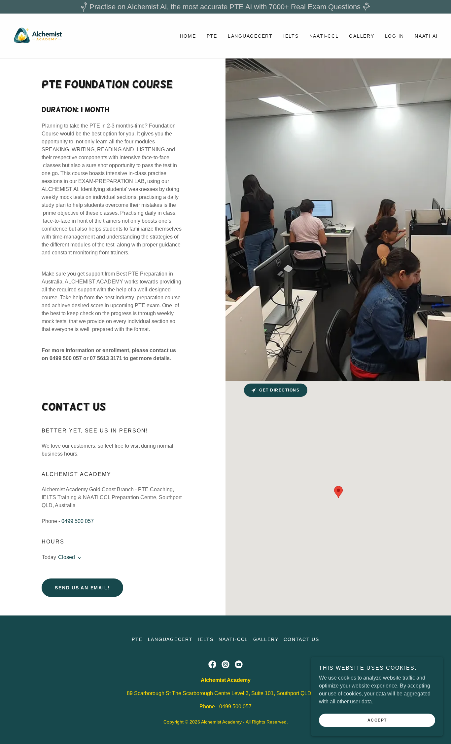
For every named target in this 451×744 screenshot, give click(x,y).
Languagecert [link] (250, 36)
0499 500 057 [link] (77, 521)
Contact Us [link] (301, 639)
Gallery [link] (361, 36)
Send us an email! (82, 587)
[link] (38, 35)
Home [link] (188, 36)
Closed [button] (66, 557)
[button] (78, 558)
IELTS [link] (291, 36)
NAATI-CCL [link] (324, 36)
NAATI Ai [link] (426, 36)
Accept (377, 720)
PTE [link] (212, 36)
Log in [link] (394, 36)
